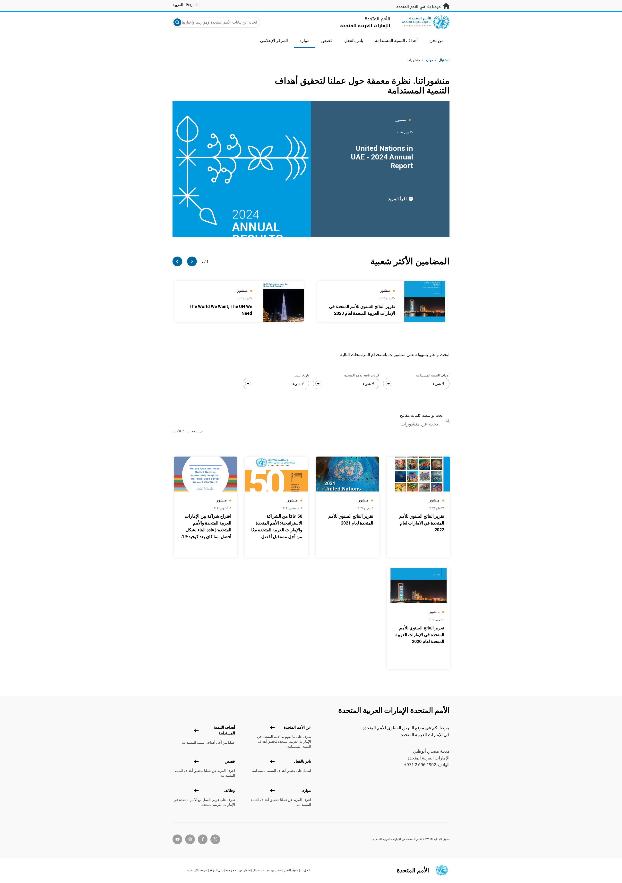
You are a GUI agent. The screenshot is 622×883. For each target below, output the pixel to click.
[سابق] (192, 261)
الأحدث (177, 431)
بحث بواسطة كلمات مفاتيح (421, 415)
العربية (178, 4)
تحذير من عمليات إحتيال (267, 870)
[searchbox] (416, 384)
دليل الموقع (217, 870)
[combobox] (416, 383)
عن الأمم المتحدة (297, 727)
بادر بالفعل (302, 761)
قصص (230, 761)
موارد (306, 790)
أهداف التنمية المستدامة (432, 375)
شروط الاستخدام (197, 870)
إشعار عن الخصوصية (238, 870)
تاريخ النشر (301, 375)
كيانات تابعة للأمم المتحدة (361, 375)
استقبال (444, 60)
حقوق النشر (291, 870)
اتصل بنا (305, 870)
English (192, 4)
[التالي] (177, 261)
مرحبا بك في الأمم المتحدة (419, 7)
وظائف (229, 790)
